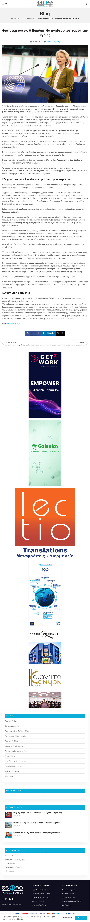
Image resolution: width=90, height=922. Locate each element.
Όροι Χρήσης (66, 905)
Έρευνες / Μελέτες (11, 741)
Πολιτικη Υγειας (29, 18)
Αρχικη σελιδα (16, 18)
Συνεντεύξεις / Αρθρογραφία (15, 736)
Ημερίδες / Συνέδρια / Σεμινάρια (16, 761)
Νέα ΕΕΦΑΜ (9, 776)
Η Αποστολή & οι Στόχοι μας (15, 859)
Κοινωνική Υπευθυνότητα (14, 746)
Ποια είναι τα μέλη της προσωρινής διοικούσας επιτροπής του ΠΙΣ (37, 833)
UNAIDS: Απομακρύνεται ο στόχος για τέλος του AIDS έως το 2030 (37, 823)
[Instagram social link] (6, 899)
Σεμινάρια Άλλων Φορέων (14, 766)
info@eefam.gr (41, 905)
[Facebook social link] (3, 899)
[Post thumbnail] (8, 815)
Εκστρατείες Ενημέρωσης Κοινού (16, 751)
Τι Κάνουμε (9, 856)
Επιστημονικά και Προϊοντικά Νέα (17, 731)
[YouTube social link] (9, 899)
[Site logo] (45, 4)
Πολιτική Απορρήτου (69, 890)
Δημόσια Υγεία (10, 756)
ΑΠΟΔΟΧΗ (81, 918)
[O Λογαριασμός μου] (87, 4)
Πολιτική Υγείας (53, 41)
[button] (33, 333)
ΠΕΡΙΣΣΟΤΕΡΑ (68, 918)
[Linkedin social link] (13, 899)
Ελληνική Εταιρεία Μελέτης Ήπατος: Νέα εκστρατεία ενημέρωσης (37, 813)
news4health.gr (13, 323)
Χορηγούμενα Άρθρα (12, 771)
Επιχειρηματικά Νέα (12, 726)
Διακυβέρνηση (10, 863)
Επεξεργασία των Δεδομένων (72, 901)
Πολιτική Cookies (68, 894)
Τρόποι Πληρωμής (68, 897)
